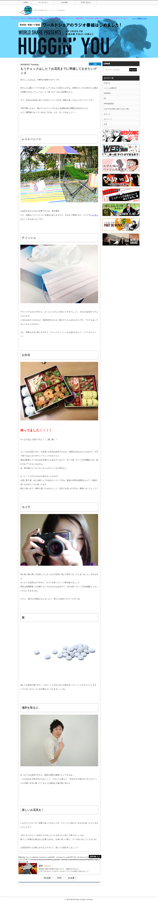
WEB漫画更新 (109, 104)
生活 (105, 124)
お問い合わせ (86, 2)
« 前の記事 (47, 878)
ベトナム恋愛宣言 (110, 88)
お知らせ (107, 83)
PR (105, 98)
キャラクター (43, 2)
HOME (25, 2)
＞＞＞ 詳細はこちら (139, 18)
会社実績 (64, 2)
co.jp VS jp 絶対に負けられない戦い (117, 109)
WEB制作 (107, 93)
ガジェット (108, 119)
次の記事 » (72, 878)
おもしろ (107, 114)
